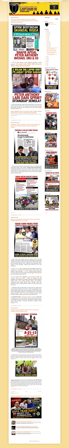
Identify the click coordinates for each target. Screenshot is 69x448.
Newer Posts (13, 391)
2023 (46, 61)
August (47, 41)
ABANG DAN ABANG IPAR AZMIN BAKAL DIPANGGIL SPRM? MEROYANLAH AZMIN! (25, 220)
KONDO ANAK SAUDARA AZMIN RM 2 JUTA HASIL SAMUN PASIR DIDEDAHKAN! (25, 310)
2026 (46, 65)
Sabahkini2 (17, 268)
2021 (46, 59)
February (47, 34)
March (47, 35)
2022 (46, 60)
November (48, 45)
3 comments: (19, 305)
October (47, 44)
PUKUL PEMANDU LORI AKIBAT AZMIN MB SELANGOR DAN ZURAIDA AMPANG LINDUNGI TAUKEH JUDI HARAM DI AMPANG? (28, 432)
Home (26, 391)
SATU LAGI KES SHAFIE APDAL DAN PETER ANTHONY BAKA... (51, 54)
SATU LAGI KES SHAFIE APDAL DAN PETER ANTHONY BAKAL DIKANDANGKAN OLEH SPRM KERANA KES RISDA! (24, 21)
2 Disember (26, 271)
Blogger (38, 441)
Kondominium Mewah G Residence (29, 296)
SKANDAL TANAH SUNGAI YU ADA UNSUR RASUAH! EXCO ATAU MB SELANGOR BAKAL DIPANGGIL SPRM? (25, 126)
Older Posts (39, 391)
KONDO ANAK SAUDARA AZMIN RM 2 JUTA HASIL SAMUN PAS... (52, 48)
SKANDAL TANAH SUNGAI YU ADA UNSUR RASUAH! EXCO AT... (51, 52)
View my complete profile (53, 24)
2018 (46, 56)
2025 (46, 64)
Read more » (13, 212)
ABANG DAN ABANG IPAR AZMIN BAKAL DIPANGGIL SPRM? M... (51, 50)
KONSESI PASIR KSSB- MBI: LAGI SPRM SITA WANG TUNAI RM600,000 (26, 426)
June (47, 39)
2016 (46, 30)
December (48, 46)
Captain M (51, 22)
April (47, 36)
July (47, 40)
